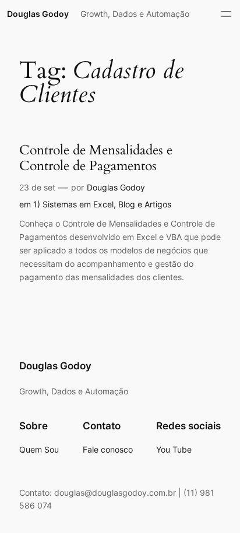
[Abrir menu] (226, 14)
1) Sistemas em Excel (73, 204)
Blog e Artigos (144, 204)
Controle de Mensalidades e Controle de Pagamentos (95, 158)
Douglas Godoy (38, 14)
